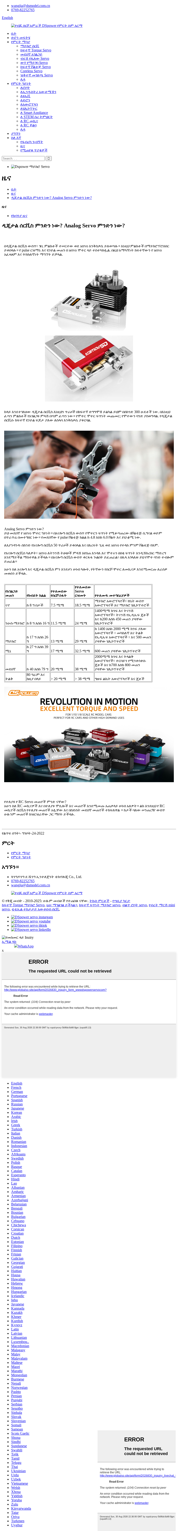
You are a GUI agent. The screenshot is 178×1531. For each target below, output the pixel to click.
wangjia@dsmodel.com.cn (30, 6)
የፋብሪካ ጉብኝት (31, 142)
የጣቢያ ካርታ (121, 901)
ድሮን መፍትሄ (20, 38)
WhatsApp (26, 946)
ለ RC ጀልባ (28, 125)
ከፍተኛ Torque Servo (35, 50)
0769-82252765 (23, 10)
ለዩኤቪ (25, 96)
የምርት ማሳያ (20, 42)
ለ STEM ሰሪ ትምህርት (36, 117)
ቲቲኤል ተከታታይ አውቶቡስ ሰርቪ (35, 909)
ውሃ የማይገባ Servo (34, 63)
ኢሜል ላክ (9, 942)
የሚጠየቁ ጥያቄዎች (34, 150)
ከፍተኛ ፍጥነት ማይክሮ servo (99, 905)
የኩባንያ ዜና (19, 216)
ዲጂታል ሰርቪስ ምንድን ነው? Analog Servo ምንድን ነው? (51, 198)
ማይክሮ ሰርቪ (29, 46)
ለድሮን (25, 100)
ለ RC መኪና (29, 121)
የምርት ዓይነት (21, 83)
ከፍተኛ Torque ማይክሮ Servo (23, 905)
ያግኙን (15, 133)
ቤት (13, 33)
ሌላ (22, 79)
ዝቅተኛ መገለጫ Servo (36, 75)
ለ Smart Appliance (34, 113)
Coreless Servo (31, 71)
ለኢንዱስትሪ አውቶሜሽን (38, 92)
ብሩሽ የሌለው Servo (34, 58)
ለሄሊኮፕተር (28, 108)
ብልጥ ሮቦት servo (134, 905)
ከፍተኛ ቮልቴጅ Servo (35, 67)
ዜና (22, 146)
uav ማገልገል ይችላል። (61, 905)
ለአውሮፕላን (29, 104)
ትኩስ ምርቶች (99, 901)
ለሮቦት (25, 88)
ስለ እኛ (16, 138)
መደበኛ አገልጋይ (31, 54)
